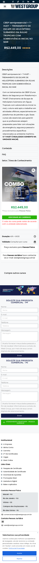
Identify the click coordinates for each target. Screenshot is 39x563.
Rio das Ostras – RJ (11, 510)
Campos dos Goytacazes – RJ (15, 506)
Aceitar (19, 553)
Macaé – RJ (7, 494)
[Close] (37, 532)
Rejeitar (19, 559)
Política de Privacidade (17, 548)
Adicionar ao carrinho (19, 217)
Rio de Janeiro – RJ (10, 498)
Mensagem (5, 330)
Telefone (4, 322)
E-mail (4, 315)
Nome (3, 307)
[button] (4, 1)
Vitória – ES (7, 502)
